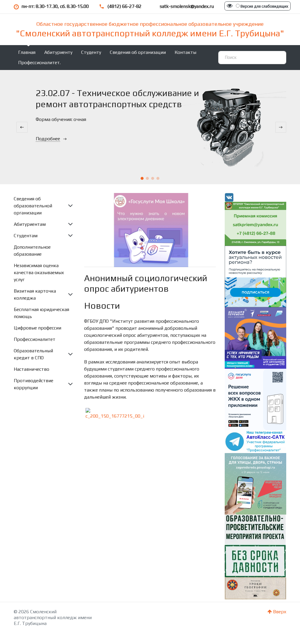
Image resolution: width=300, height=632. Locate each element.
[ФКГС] (255, 483)
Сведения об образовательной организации (33, 206)
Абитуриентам (30, 224)
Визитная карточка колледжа (35, 294)
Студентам (26, 235)
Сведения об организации (138, 52)
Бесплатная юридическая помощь (41, 313)
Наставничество (31, 369)
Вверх (279, 611)
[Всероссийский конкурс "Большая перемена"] (255, 337)
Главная (26, 52)
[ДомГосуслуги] (255, 399)
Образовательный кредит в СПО (33, 354)
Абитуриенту (58, 52)
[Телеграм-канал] (255, 441)
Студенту (91, 52)
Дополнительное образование (32, 250)
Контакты (185, 52)
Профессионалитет (34, 339)
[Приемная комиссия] (255, 223)
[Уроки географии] (255, 588)
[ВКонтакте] (229, 197)
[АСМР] (255, 276)
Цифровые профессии (37, 328)
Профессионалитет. (39, 62)
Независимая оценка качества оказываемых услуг (39, 272)
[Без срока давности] (255, 545)
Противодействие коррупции (33, 384)
